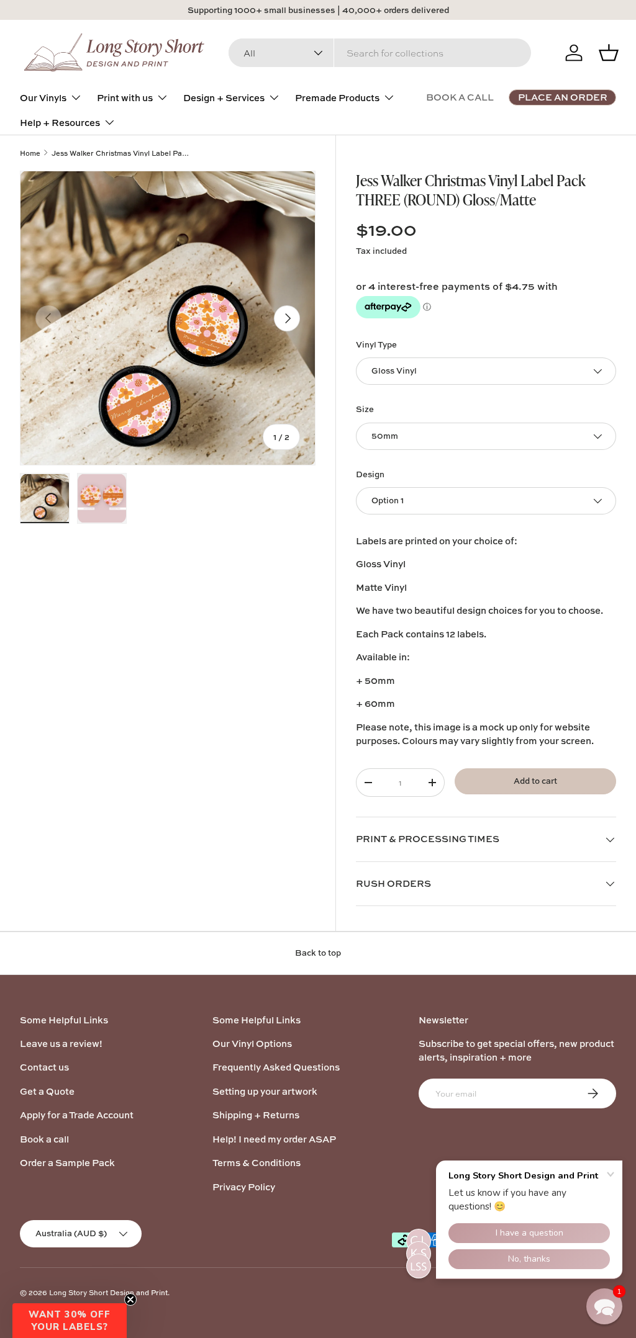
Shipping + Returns (255, 1114)
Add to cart (535, 780)
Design (370, 474)
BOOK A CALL (460, 97)
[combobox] (380, 52)
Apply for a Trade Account (77, 1114)
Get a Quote (47, 1091)
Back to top (318, 952)
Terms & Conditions (256, 1162)
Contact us (44, 1067)
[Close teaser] (130, 1299)
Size (365, 409)
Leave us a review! (61, 1043)
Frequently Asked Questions (276, 1067)
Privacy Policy (243, 1186)
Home (30, 153)
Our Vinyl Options (252, 1043)
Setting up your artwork (264, 1091)
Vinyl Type (376, 344)
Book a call (44, 1139)
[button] (604, 1306)
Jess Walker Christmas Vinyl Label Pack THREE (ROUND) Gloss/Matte (121, 153)
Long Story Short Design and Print (108, 1292)
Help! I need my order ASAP (274, 1139)
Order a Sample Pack (67, 1162)
